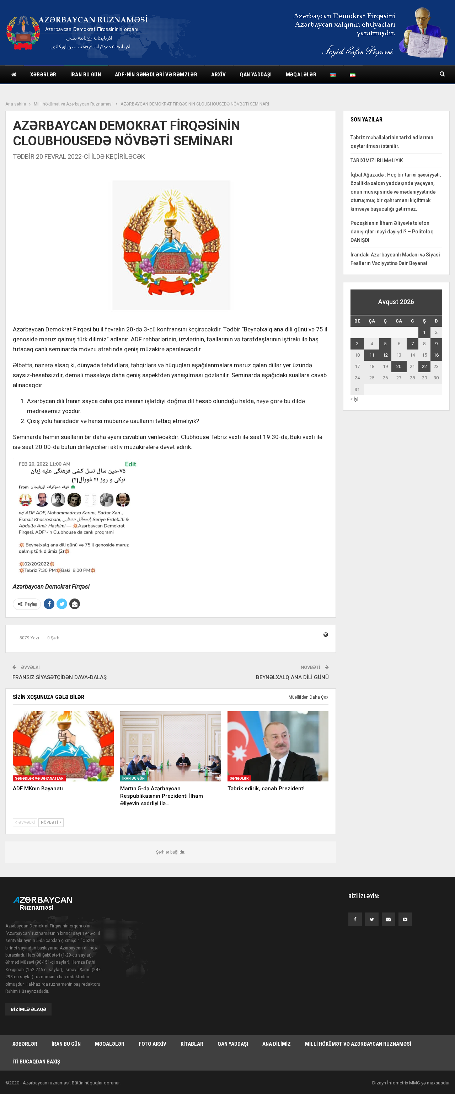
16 (436, 355)
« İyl (354, 399)
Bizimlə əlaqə (28, 1009)
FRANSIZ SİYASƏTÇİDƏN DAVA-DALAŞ (59, 677)
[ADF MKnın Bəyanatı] (63, 746)
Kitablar (192, 1044)
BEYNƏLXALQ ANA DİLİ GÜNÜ (292, 677)
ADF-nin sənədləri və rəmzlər (156, 74)
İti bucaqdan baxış (36, 1061)
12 (385, 355)
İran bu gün (85, 74)
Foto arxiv (152, 1044)
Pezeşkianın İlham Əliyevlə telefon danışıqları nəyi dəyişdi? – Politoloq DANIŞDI (392, 231)
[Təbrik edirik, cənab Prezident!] (278, 746)
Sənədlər (239, 778)
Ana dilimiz (276, 1044)
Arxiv (218, 74)
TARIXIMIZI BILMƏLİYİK (376, 160)
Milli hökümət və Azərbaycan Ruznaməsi (358, 1044)
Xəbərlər (43, 74)
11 (371, 355)
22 (424, 366)
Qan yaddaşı (256, 74)
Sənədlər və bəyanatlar (39, 778)
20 (398, 366)
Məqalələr (301, 74)
